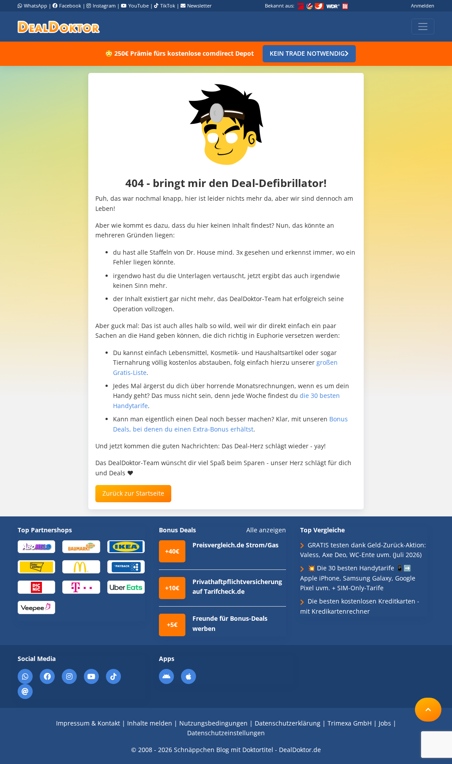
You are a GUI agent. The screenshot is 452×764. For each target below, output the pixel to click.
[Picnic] (36, 586)
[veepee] (36, 607)
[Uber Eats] (126, 586)
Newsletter (199, 5)
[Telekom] (81, 586)
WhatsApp (35, 5)
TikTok (167, 5)
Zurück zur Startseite (133, 493)
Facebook (70, 5)
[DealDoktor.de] (59, 26)
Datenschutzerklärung (287, 723)
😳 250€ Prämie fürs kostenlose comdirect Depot (179, 53)
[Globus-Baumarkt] (81, 546)
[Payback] (126, 566)
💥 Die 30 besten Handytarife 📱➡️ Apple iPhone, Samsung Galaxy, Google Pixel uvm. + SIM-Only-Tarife (357, 578)
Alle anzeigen (266, 530)
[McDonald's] (81, 566)
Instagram (104, 5)
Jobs (385, 723)
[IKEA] (126, 546)
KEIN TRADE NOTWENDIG (307, 53)
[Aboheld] (36, 546)
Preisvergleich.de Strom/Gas (235, 545)
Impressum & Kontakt (88, 723)
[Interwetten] (36, 566)
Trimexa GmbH (350, 723)
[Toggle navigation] (422, 26)
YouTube (138, 5)
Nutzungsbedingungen (213, 723)
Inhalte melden (149, 723)
